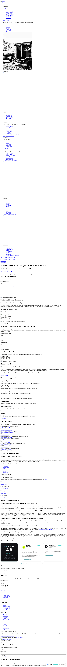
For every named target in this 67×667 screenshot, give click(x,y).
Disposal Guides (9, 126)
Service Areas (8, 119)
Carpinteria (5, 466)
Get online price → (4, 281)
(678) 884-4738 (4, 590)
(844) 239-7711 (4, 636)
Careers (4, 605)
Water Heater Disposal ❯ (6, 449)
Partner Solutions (6, 607)
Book (2, 2)
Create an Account (7, 160)
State (6, 656)
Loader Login (13, 214)
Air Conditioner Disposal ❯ (6, 430)
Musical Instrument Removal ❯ (7, 444)
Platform (5, 200)
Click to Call (3, 261)
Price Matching (9, 130)
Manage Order (6, 136)
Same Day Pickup (9, 15)
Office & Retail (9, 154)
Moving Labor (9, 118)
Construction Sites (9, 158)
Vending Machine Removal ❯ (7, 432)
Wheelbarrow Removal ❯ (6, 442)
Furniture (8, 24)
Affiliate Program (6, 608)
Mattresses (8, 25)
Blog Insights (6, 628)
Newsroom (5, 616)
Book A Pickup (4, 418)
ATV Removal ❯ (4, 447)
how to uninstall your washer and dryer (46, 529)
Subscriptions (8, 213)
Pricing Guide (6, 625)
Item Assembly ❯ (4, 488)
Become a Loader (7, 214)
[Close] (1, 642)
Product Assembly (9, 117)
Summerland (5, 470)
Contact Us (11, 136)
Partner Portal (14, 160)
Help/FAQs (8, 132)
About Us (5, 614)
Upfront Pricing (9, 127)
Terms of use (22, 637)
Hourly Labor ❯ (4, 493)
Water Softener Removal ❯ (6, 437)
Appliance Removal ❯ (5, 427)
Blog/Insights (8, 133)
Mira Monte (5, 472)
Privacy (17, 637)
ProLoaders (8, 212)
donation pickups (28, 408)
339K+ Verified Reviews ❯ (6, 271)
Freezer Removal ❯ (5, 435)
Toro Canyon (6, 467)
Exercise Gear (9, 29)
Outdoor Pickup (9, 13)
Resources (6, 245)
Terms (46, 479)
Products (5, 208)
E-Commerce (8, 144)
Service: (2, 649)
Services (7, 204)
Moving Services (9, 159)
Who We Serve (9, 146)
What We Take (9, 16)
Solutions (8, 141)
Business (5, 137)
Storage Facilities (9, 156)
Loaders (5, 198)
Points (7, 211)
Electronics (8, 28)
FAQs (4, 624)
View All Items (6, 31)
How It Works (9, 131)
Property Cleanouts (10, 14)
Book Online (4, 262)
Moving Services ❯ (5, 497)
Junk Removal (6, 8)
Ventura (4, 471)
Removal (5, 6)
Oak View (5, 468)
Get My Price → (4, 580)
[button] (33, 503)
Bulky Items (8, 30)
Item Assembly (6, 597)
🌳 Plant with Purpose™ (6, 639)
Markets (7, 206)
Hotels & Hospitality (10, 153)
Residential (6, 71)
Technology (8, 203)
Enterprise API (9, 145)
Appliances (8, 27)
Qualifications (9, 205)
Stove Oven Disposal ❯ (5, 439)
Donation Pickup (9, 11)
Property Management (10, 155)
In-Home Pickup (9, 12)
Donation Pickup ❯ (5, 484)
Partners (7, 143)
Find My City (8, 18)
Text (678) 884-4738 (5, 257)
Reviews (12, 134)
